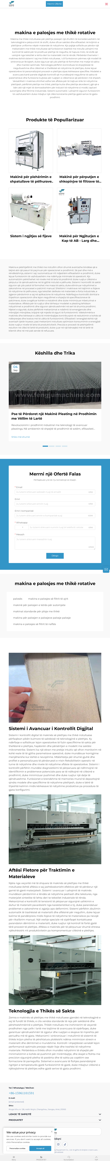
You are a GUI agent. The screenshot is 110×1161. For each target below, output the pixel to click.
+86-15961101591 (21, 1093)
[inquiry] (106, 569)
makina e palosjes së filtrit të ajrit (48, 598)
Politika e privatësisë (55, 1152)
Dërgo (55, 555)
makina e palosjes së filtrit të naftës (34, 624)
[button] (45, 446)
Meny (14, 1160)
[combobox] (21, 527)
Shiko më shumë (20, 437)
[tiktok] (65, 1144)
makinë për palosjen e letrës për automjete (39, 605)
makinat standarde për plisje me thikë (36, 611)
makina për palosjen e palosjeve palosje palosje (42, 617)
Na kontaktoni (69, 1160)
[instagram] (58, 1144)
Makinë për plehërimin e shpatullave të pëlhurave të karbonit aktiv (31, 179)
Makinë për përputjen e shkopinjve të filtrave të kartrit (79, 179)
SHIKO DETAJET (30, 150)
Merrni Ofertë (54, 4)
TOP (96, 1160)
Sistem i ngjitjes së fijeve (31, 236)
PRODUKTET (41, 1160)
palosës (17, 598)
